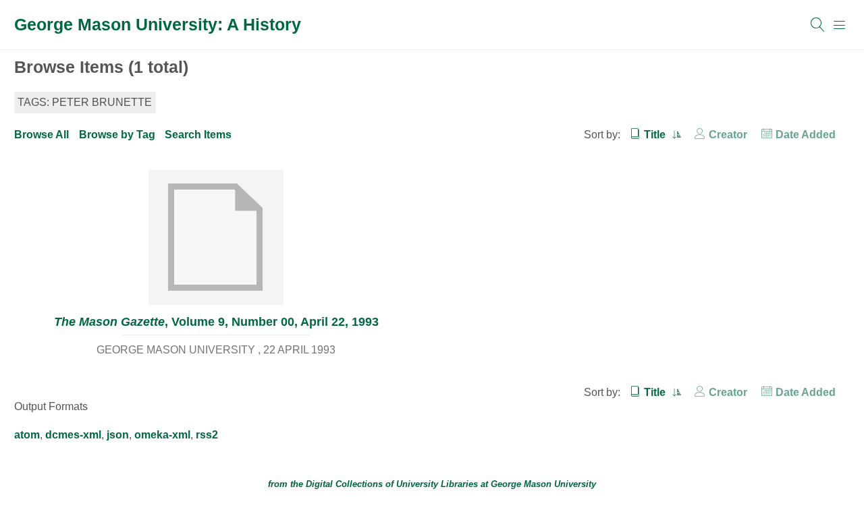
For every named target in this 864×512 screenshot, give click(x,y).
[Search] (818, 25)
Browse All (41, 134)
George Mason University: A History (157, 24)
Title (656, 134)
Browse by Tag (117, 134)
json (118, 434)
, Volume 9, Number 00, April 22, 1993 (216, 322)
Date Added (806, 134)
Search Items (198, 134)
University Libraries (437, 484)
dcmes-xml (73, 434)
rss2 (207, 434)
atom (27, 434)
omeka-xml (162, 434)
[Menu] (839, 25)
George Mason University (543, 484)
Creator (728, 134)
